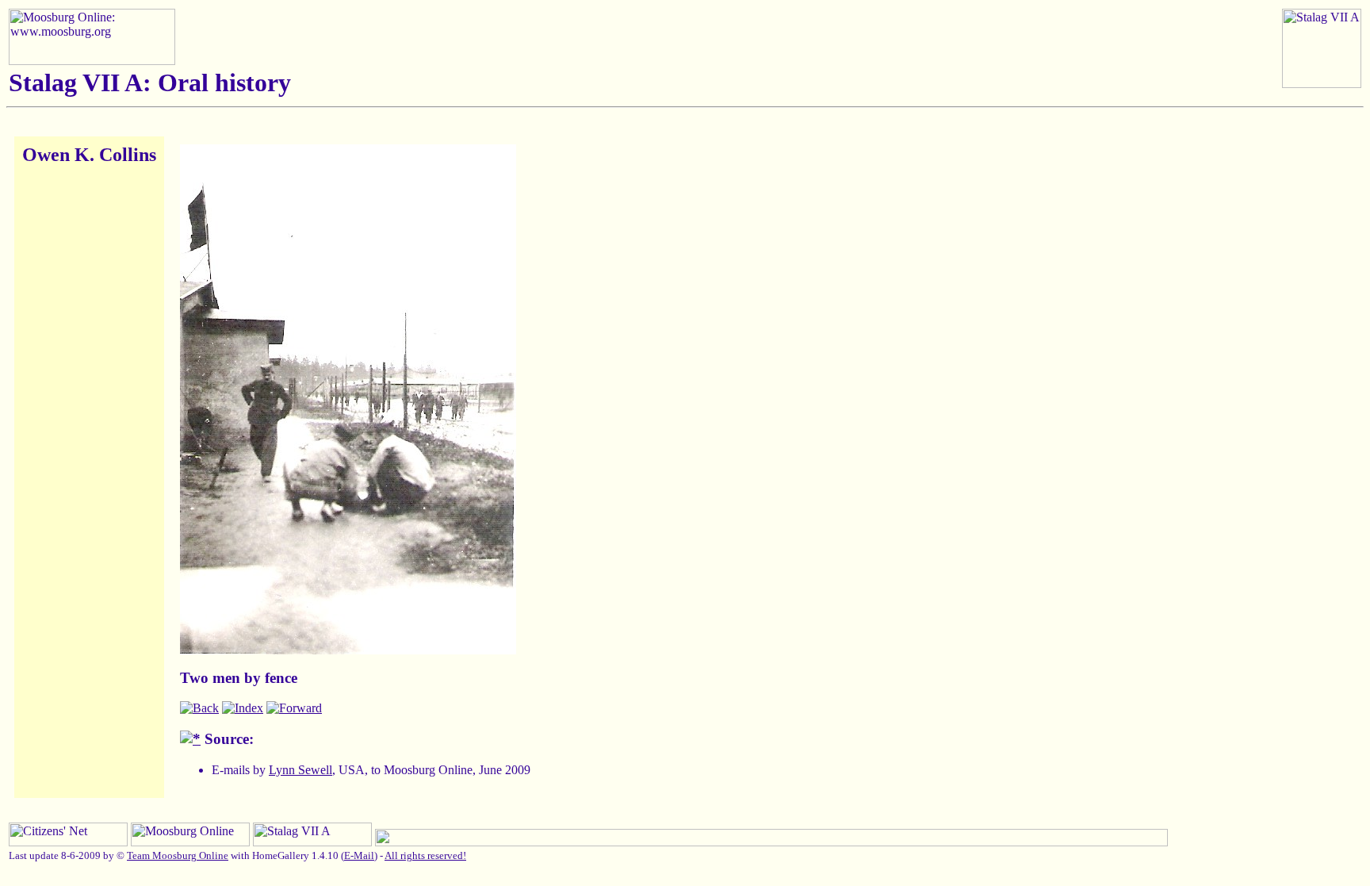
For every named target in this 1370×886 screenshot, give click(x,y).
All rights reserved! (425, 855)
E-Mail (359, 855)
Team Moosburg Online (177, 855)
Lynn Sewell (300, 770)
